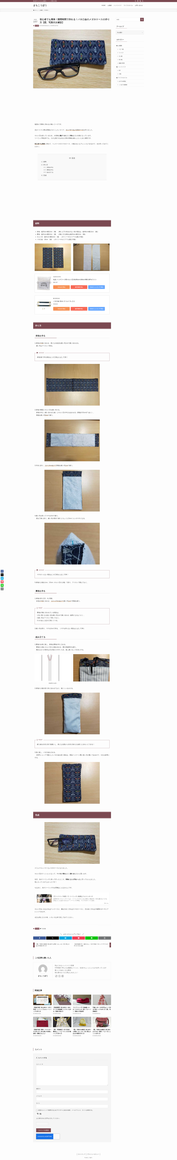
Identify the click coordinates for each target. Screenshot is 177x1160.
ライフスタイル (122, 77)
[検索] (142, 1)
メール (39, 1096)
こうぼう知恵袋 (123, 84)
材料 (45, 161)
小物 (120, 74)
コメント (39, 1064)
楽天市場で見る (79, 287)
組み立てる (50, 172)
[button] (39, 938)
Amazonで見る (61, 287)
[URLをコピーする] (104, 938)
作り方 (46, 165)
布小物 (36, 25)
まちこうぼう (40, 5)
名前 (38, 1088)
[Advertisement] (72, 104)
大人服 (120, 56)
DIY (120, 70)
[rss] (140, 1)
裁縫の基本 (122, 63)
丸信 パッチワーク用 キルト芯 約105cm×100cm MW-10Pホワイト (75, 279)
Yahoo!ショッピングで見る (96, 287)
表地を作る (50, 167)
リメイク (121, 52)
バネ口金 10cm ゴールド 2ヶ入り (64, 301)
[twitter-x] (135, 1)
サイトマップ (81, 1154)
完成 (45, 175)
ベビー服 (121, 49)
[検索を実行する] (142, 19)
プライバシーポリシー (93, 1154)
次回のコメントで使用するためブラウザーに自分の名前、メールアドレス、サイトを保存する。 (66, 1110)
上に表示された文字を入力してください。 (48, 1118)
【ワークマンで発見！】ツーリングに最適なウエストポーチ (73, 896)
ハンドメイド (122, 67)
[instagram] (138, 1)
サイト (38, 1103)
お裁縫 (120, 45)
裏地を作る (50, 170)
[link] (56, 976)
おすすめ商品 (122, 81)
